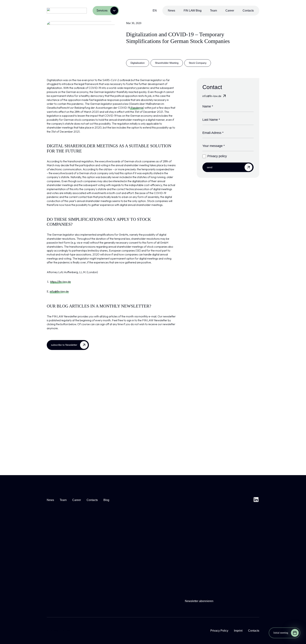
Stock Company (197, 62)
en (155, 10)
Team (213, 10)
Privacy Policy (219, 630)
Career (229, 10)
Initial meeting (280, 632)
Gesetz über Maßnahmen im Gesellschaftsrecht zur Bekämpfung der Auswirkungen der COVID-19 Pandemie (105, 105)
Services (102, 10)
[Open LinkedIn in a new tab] (256, 500)
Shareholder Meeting (166, 62)
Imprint (238, 630)
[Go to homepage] (67, 10)
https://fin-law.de (60, 281)
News (171, 10)
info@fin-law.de (59, 291)
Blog (106, 499)
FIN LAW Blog (193, 10)
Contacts (248, 10)
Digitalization (138, 62)
